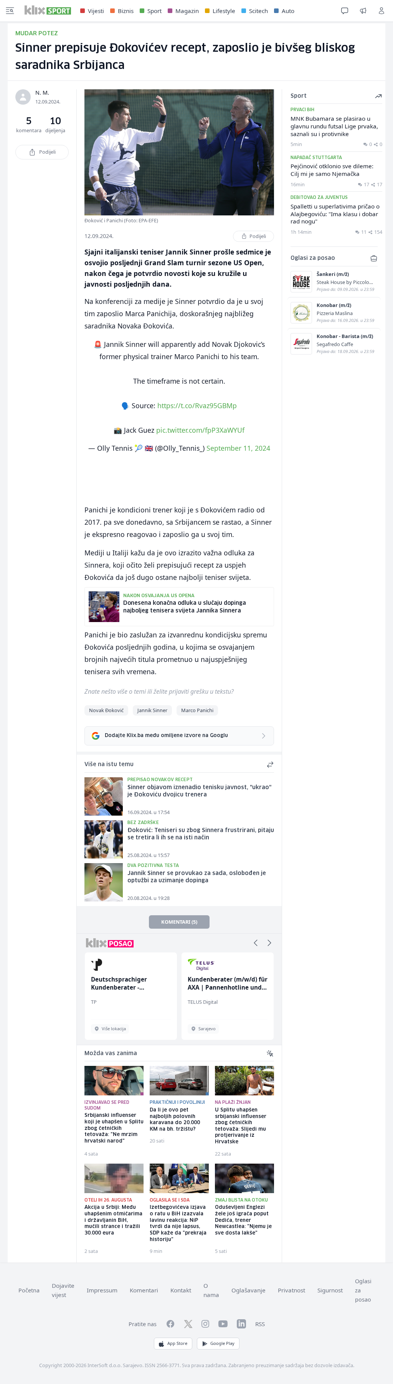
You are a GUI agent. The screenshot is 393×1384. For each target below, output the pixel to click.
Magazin (187, 11)
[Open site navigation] (10, 10)
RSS (260, 1324)
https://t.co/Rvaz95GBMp (197, 405)
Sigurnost (330, 1290)
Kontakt (180, 1290)
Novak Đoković (106, 710)
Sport (154, 11)
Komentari (144, 1290)
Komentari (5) (179, 921)
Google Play (222, 1343)
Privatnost (291, 1290)
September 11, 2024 (238, 448)
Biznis (126, 11)
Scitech (258, 11)
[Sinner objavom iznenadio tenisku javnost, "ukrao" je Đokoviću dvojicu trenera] (103, 796)
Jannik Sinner (152, 710)
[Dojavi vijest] (363, 11)
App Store (177, 1343)
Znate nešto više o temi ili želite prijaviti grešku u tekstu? (159, 691)
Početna (29, 1290)
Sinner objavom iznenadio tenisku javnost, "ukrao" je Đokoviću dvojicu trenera (199, 791)
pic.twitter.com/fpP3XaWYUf (200, 430)
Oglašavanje (248, 1290)
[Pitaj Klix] (345, 11)
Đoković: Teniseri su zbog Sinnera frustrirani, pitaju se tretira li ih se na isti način (200, 834)
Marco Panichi (197, 710)
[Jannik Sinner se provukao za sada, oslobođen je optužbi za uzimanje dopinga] (103, 882)
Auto (288, 11)
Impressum (102, 1290)
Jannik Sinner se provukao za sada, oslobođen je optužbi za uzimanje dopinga (196, 877)
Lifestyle (224, 11)
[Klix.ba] (48, 10)
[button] (255, 942)
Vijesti (96, 11)
